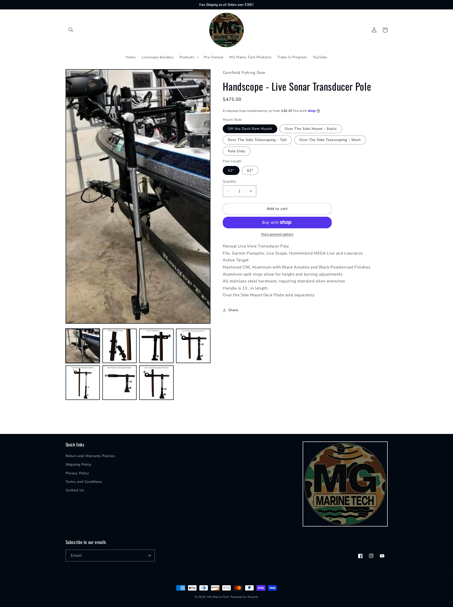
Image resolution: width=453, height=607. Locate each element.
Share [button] (233, 310)
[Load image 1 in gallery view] (83, 346)
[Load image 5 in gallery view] (83, 382)
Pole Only (236, 151)
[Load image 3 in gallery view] (156, 346)
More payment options (277, 234)
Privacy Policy (77, 473)
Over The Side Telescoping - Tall (257, 139)
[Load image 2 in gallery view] (119, 346)
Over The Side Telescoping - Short (330, 139)
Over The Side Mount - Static (311, 128)
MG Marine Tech (218, 597)
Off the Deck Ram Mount (250, 128)
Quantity (229, 181)
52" (231, 170)
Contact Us (75, 490)
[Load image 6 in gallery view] (119, 382)
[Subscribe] (148, 555)
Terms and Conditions (84, 481)
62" (250, 170)
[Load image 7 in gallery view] (156, 382)
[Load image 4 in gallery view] (193, 346)
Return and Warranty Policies (90, 456)
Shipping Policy (79, 464)
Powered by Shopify (244, 597)
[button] (71, 30)
